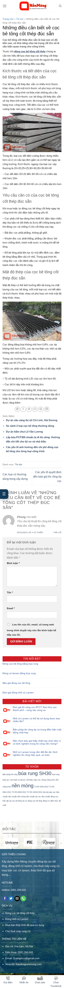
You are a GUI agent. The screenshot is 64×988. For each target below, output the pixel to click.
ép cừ (24, 801)
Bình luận (13, 563)
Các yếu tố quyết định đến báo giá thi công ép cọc (47, 476)
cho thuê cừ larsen (17, 780)
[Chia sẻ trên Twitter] (29, 409)
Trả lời (57, 532)
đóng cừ (46, 801)
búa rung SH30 (34, 773)
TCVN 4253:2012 (41, 787)
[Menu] (5, 6)
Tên (10, 592)
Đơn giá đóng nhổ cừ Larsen (18, 692)
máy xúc (37, 780)
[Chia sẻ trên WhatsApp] (17, 409)
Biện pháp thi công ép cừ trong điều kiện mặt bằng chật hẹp (37, 731)
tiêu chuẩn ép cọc (33, 797)
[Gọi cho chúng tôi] (23, 899)
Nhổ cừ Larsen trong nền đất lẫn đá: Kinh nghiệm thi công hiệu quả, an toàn (35, 753)
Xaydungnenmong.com (29, 964)
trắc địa (6, 801)
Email (11, 608)
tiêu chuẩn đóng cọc (50, 797)
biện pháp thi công (10, 774)
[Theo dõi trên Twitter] (11, 899)
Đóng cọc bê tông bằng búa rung (20, 663)
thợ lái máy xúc (49, 792)
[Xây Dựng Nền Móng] (32, 6)
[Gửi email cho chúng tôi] (17, 899)
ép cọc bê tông (15, 801)
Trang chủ (8, 19)
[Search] (60, 6)
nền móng (22, 785)
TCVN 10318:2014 (34, 792)
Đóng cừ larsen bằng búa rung (19, 673)
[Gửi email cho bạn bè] (35, 409)
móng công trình (48, 780)
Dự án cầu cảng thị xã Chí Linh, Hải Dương (31, 420)
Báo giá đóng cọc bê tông (16, 683)
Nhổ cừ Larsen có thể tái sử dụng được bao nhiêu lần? (36, 720)
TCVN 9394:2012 (19, 792)
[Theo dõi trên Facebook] (5, 899)
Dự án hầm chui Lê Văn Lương (24, 431)
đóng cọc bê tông (35, 801)
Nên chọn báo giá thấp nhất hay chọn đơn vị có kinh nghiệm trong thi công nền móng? (37, 742)
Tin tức (20, 19)
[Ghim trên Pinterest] (40, 409)
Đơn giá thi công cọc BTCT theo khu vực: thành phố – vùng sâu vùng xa (35, 708)
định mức (54, 801)
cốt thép (29, 780)
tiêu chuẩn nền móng (17, 797)
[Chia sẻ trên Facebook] (23, 409)
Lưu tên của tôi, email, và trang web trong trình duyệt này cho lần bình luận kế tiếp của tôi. (31, 629)
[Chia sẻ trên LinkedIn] (46, 409)
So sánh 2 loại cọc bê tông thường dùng (30, 425)
